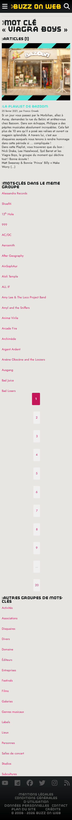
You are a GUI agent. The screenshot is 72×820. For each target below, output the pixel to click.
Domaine (7, 649)
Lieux (5, 732)
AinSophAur (9, 266)
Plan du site (23, 809)
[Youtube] (5, 783)
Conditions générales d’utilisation (36, 800)
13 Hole (8, 214)
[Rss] (67, 783)
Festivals (7, 680)
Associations (9, 618)
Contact (60, 805)
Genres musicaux (13, 712)
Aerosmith (8, 245)
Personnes (8, 743)
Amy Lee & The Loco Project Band (24, 297)
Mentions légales (36, 794)
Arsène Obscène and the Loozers (23, 359)
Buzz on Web (36, 6)
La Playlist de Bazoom (25, 106)
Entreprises (9, 670)
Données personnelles (26, 805)
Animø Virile (10, 318)
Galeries (7, 701)
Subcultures (9, 774)
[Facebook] (30, 783)
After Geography (13, 256)
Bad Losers (9, 391)
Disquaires (8, 628)
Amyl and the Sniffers (16, 308)
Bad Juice (8, 380)
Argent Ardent (11, 349)
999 (4, 224)
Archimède (9, 339)
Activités (7, 608)
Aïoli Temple (10, 276)
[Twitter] (42, 783)
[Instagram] (54, 783)
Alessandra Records (14, 193)
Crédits (53, 809)
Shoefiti (6, 204)
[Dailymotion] (17, 783)
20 (37, 585)
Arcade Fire (9, 328)
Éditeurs (7, 660)
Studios (6, 763)
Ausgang (7, 370)
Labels (6, 722)
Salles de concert (13, 753)
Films (5, 691)
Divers (6, 639)
